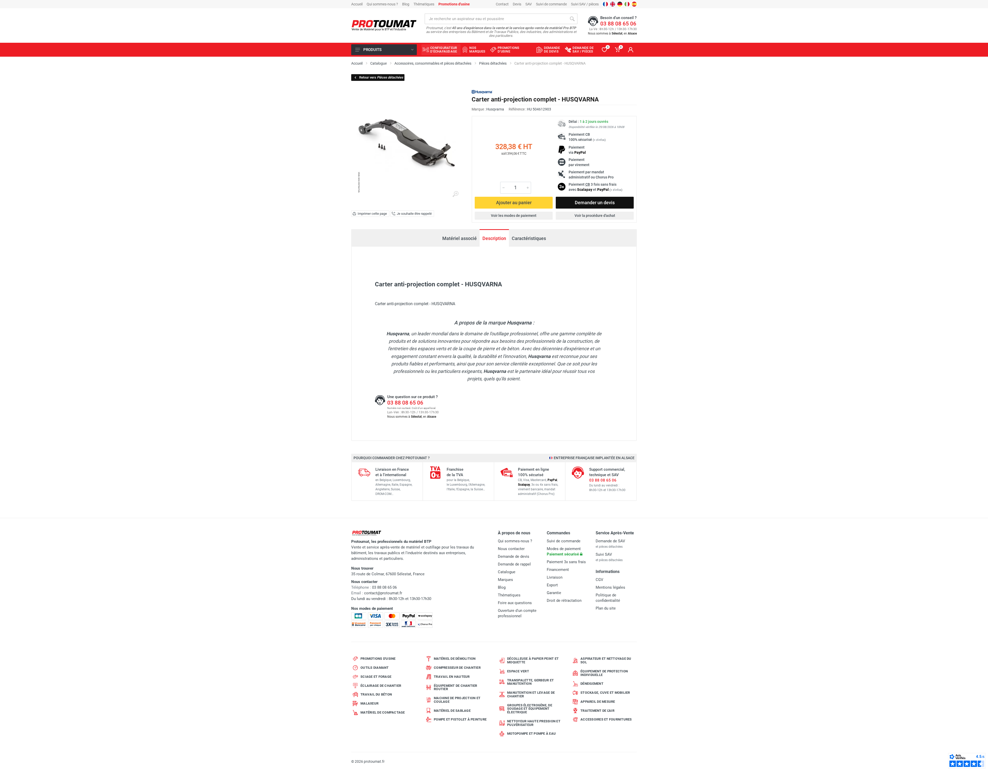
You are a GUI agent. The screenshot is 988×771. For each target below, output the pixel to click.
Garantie (554, 592)
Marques (505, 579)
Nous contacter (511, 548)
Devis (517, 4)
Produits (372, 49)
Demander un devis (595, 202)
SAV (528, 4)
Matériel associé (459, 238)
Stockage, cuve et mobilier (605, 693)
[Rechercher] (572, 18)
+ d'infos (599, 140)
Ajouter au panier (514, 202)
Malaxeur (369, 703)
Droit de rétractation (564, 600)
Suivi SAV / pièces (585, 4)
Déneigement (591, 684)
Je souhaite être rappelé (414, 214)
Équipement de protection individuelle (604, 673)
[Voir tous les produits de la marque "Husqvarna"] (482, 92)
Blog (405, 4)
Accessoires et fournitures (606, 719)
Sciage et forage (375, 677)
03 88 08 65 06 (618, 24)
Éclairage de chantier (380, 686)
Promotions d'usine (378, 659)
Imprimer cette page (372, 214)
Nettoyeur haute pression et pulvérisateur (533, 723)
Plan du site (606, 608)
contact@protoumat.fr (383, 593)
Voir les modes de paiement (513, 215)
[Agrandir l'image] (455, 194)
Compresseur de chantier (457, 668)
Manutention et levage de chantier (531, 694)
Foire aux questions (515, 603)
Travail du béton (376, 694)
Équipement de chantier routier (455, 687)
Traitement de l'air (597, 711)
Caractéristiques (529, 238)
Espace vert (518, 671)
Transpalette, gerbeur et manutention (530, 682)
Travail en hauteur (452, 677)
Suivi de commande (551, 4)
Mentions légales (610, 587)
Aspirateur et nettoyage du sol (605, 660)
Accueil (357, 4)
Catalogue (506, 572)
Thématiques (423, 4)
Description (494, 238)
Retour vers (381, 77)
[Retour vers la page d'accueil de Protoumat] (384, 25)
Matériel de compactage (382, 712)
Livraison (554, 577)
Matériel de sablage (452, 711)
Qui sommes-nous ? (382, 4)
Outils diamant (374, 668)
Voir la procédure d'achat (595, 215)
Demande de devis (513, 556)
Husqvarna (495, 109)
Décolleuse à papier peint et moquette (533, 660)
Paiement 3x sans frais (566, 562)
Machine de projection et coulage (457, 700)
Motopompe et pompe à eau (531, 733)
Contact (502, 4)
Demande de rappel (514, 564)
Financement (558, 569)
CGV (599, 579)
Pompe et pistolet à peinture (460, 719)
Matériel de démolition (455, 659)
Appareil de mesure (597, 702)
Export (552, 585)
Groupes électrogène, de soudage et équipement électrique (529, 708)
